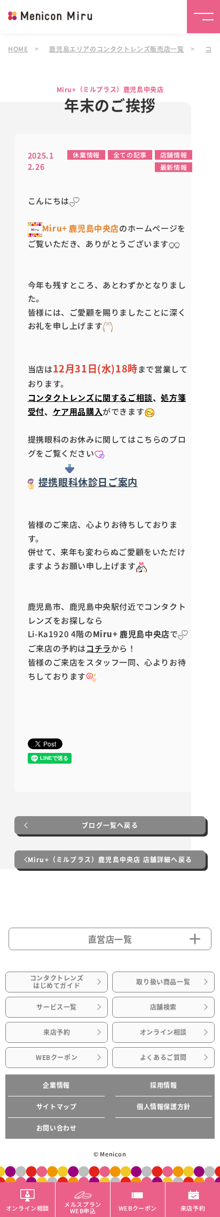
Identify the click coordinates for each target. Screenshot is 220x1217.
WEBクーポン (56, 1057)
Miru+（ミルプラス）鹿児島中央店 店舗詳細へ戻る (110, 859)
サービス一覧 (56, 1007)
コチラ (98, 648)
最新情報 (173, 166)
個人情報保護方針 (164, 1106)
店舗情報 (173, 154)
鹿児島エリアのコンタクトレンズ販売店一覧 (116, 48)
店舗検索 (163, 1007)
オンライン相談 (163, 1032)
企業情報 (56, 1085)
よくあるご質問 (163, 1057)
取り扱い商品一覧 (163, 982)
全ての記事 (130, 154)
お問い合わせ (56, 1128)
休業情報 (86, 154)
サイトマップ (56, 1106)
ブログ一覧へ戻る (110, 825)
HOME (18, 48)
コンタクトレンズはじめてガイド (57, 981)
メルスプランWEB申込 (82, 1207)
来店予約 (56, 1032)
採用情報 (163, 1085)
